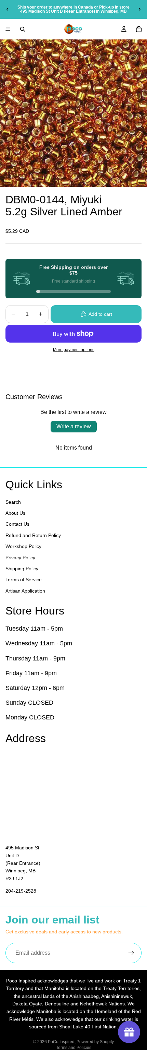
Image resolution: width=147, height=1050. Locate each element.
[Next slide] (139, 9)
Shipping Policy (21, 568)
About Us (15, 513)
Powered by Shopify (95, 1041)
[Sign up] (131, 953)
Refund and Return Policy (33, 535)
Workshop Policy (23, 546)
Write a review (73, 426)
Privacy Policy (20, 557)
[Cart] (138, 29)
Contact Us (17, 524)
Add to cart (100, 314)
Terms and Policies (73, 1047)
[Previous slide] (7, 9)
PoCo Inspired (61, 1041)
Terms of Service (23, 579)
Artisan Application (25, 590)
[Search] (22, 29)
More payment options (73, 349)
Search (13, 501)
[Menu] (8, 29)
